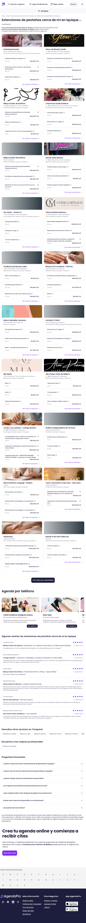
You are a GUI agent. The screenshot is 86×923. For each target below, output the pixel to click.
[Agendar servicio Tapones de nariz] (64, 385)
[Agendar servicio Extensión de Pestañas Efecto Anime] (64, 78)
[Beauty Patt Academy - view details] (64, 257)
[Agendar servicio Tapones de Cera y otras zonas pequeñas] (22, 133)
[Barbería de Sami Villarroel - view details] (64, 527)
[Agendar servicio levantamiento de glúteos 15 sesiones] (22, 556)
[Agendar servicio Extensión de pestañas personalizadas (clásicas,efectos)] (22, 114)
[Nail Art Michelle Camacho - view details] (22, 311)
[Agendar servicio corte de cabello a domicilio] (64, 556)
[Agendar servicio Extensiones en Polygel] (64, 331)
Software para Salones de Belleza (37, 844)
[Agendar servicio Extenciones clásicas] (22, 78)
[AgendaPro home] (3, 4)
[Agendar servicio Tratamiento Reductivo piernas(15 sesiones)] (22, 547)
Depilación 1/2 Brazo (71, 734)
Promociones (28, 907)
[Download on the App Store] (75, 902)
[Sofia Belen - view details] (22, 40)
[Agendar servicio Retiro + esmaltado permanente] (22, 349)
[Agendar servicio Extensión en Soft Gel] (64, 349)
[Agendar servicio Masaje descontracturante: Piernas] (64, 232)
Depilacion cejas (25, 734)
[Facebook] (8, 902)
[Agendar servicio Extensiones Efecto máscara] (22, 60)
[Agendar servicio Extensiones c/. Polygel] (64, 123)
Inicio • (4, 16)
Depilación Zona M (55, 734)
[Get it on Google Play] (75, 908)
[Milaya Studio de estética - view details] (22, 94)
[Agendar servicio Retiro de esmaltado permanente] (22, 340)
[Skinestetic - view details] (22, 527)
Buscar (73, 4)
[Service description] (24, 58)
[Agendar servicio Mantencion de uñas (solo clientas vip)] (22, 295)
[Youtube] (18, 902)
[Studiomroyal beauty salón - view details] (22, 257)
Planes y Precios (50, 900)
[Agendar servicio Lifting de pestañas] (64, 286)
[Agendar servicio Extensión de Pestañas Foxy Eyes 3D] (64, 60)
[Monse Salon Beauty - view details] (64, 149)
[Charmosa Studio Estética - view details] (64, 94)
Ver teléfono (32, 626)
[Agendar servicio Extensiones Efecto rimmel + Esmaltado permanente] (22, 69)
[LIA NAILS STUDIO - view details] (64, 311)
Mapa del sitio (28, 911)
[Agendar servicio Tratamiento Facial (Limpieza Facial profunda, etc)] (64, 503)
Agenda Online (50, 904)
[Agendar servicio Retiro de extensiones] (22, 124)
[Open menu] (82, 4)
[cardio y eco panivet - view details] (22, 419)
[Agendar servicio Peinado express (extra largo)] (64, 168)
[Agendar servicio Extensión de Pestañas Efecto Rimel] (64, 69)
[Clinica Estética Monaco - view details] (64, 203)
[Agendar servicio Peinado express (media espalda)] (64, 186)
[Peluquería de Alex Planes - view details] (64, 365)
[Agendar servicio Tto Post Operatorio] (22, 241)
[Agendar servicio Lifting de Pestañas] (64, 132)
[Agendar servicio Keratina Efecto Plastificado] (64, 438)
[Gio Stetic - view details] (22, 203)
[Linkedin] (13, 902)
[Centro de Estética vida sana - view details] (64, 474)
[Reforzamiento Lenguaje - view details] (22, 474)
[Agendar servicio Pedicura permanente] (22, 403)
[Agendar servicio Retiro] (64, 295)
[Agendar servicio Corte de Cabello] (64, 447)
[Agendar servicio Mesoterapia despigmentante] (64, 223)
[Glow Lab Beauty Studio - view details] (64, 40)
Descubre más (10, 853)
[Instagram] (3, 902)
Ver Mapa (44, 11)
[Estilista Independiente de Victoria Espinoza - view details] (64, 419)
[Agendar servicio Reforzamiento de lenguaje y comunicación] (22, 502)
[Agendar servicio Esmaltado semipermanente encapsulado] (22, 178)
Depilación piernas (40, 734)
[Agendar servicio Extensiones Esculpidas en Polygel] (64, 340)
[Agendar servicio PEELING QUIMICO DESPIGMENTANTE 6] (22, 565)
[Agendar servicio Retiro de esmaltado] (22, 277)
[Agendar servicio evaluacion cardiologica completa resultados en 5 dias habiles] (22, 448)
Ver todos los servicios (30, 84)
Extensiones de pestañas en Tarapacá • (23, 16)
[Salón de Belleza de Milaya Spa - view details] (22, 149)
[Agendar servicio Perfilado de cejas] (22, 232)
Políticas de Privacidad (32, 904)
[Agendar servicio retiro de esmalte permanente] (64, 177)
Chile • (8, 16)
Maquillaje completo (9, 734)
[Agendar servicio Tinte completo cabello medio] (64, 403)
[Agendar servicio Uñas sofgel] (64, 456)
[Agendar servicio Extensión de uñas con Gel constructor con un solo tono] (22, 187)
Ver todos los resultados (43, 580)
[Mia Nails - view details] (22, 365)
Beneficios (27, 914)
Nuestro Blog (28, 900)
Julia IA (47, 907)
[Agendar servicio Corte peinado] (64, 394)
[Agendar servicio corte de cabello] (64, 547)
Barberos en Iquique (9, 746)
